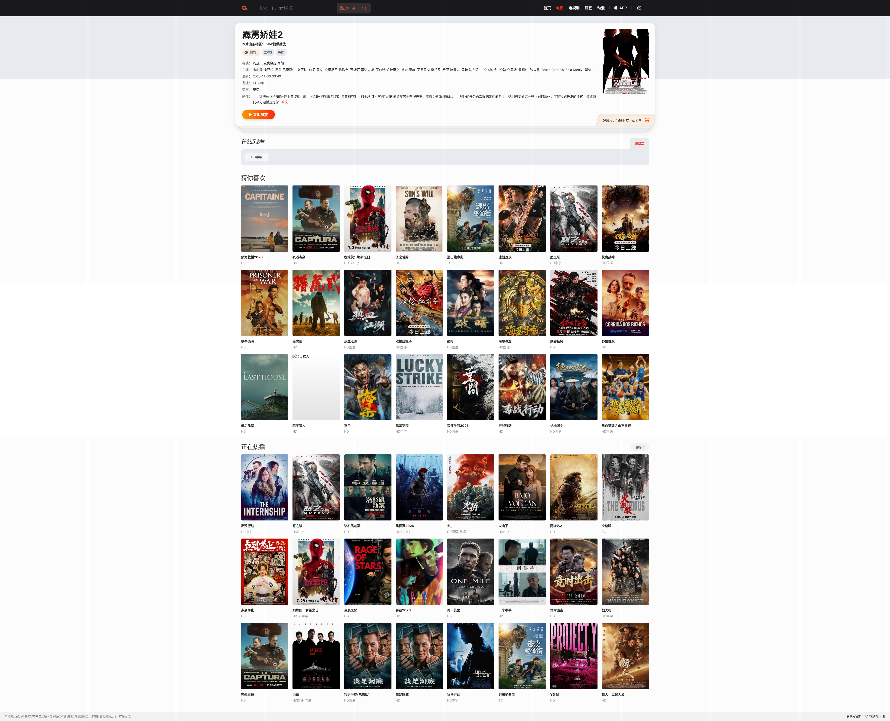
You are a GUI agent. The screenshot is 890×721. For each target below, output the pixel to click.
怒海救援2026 (252, 257)
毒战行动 (505, 425)
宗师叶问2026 (458, 425)
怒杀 (347, 425)
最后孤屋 (247, 425)
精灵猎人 (298, 425)
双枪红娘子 (404, 341)
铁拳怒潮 (247, 341)
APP (623, 8)
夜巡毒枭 (247, 694)
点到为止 (247, 610)
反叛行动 (247, 526)
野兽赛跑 (608, 341)
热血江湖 (350, 341)
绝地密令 (556, 425)
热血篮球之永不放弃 (616, 425)
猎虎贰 (297, 341)
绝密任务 (556, 341)
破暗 (450, 341)
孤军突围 (402, 425)
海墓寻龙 (505, 341)
